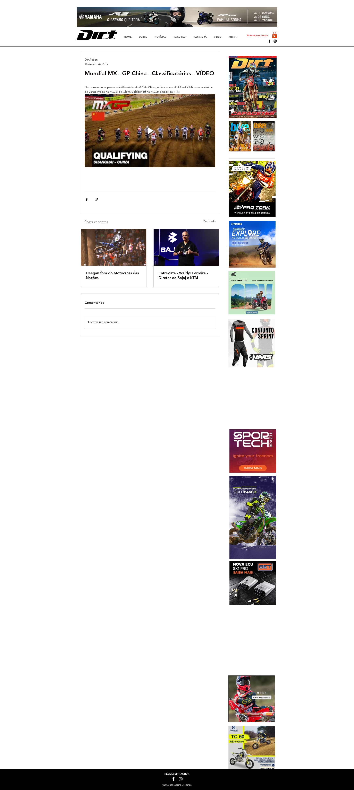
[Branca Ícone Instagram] (180, 779)
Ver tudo (210, 221)
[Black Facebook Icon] (269, 41)
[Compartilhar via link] (97, 200)
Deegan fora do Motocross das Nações (112, 275)
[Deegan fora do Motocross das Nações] (113, 247)
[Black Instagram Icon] (275, 41)
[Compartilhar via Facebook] (86, 200)
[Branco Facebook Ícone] (173, 779)
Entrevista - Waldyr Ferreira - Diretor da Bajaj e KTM (183, 275)
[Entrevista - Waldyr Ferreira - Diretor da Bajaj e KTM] (186, 247)
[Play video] (150, 130)
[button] (274, 35)
